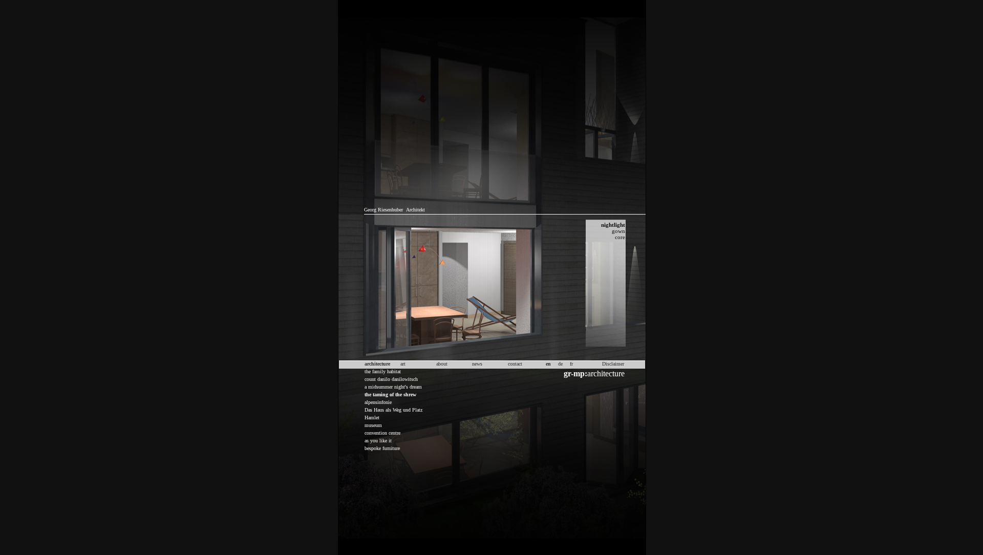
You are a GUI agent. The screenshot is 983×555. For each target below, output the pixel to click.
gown (618, 231)
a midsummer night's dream (393, 387)
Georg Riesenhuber (383, 209)
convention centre (382, 433)
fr (571, 364)
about (441, 364)
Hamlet (372, 417)
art (402, 364)
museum (373, 425)
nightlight (613, 225)
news (477, 364)
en (548, 364)
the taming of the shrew (390, 394)
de (560, 364)
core (620, 237)
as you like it (378, 440)
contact (515, 364)
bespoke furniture (382, 448)
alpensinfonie (378, 402)
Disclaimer (613, 364)
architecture (594, 373)
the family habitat (383, 371)
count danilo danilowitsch (391, 379)
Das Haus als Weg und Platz (393, 410)
